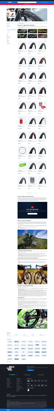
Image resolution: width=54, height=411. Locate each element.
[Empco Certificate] (28, 390)
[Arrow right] (26, 45)
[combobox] (42, 40)
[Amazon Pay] (42, 381)
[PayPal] (38, 381)
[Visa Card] (31, 381)
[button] (12, 35)
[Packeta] (45, 385)
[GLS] (38, 385)
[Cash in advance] (45, 381)
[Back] (45, 20)
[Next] (46, 20)
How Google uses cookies (35, 211)
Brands (8, 7)
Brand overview (9, 361)
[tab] (27, 20)
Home (7, 7)
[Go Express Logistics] (42, 385)
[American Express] (35, 381)
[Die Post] (35, 385)
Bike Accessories (8, 25)
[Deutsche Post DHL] (28, 385)
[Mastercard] (28, 381)
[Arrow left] (18, 45)
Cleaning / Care (8, 26)
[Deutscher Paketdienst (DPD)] (31, 385)
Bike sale (25, 4)
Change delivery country (32, 403)
